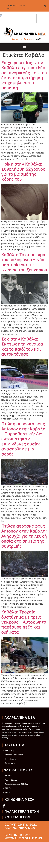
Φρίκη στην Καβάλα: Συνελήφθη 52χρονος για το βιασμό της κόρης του (23, 172)
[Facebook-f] (4, 805)
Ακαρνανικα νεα (19, 717)
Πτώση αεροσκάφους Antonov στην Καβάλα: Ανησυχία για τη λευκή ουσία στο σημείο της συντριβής (24, 536)
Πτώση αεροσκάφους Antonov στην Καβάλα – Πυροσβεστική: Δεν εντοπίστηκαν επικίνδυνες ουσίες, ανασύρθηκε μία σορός (23, 438)
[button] (24, 47)
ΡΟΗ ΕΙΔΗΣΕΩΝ (17, 817)
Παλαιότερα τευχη (21, 811)
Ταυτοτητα (14, 745)
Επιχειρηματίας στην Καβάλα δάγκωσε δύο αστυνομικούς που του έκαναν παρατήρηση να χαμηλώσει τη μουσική (24, 75)
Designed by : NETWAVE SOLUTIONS (23, 837)
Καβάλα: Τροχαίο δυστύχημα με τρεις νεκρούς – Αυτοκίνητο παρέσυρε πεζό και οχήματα (23, 622)
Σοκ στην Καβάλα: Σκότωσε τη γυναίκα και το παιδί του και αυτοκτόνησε (22, 347)
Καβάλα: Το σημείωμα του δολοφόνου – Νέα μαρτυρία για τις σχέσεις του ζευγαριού (24, 262)
